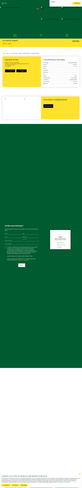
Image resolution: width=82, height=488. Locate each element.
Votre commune (8, 240)
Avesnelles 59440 (14, 53)
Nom (23, 233)
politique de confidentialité (23, 260)
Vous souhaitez (24, 239)
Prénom (6, 233)
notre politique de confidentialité (63, 482)
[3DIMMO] (59, 3)
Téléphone (24, 236)
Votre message (8, 243)
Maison (7, 53)
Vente (4, 53)
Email (6, 236)
